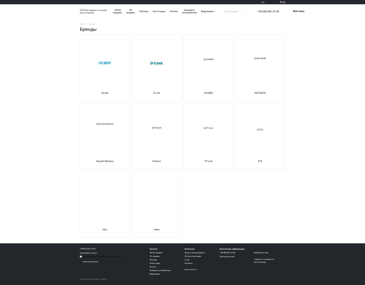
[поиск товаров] (248, 11)
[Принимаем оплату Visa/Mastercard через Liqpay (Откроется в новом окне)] (101, 257)
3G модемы (130, 11)
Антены (174, 11)
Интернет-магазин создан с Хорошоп (93, 279)
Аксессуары (159, 11)
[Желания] (271, 2)
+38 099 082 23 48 (268, 11)
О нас (187, 260)
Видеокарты (207, 11)
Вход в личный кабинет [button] (195, 253)
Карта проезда (260, 262)
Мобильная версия (90, 262)
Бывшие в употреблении (189, 11)
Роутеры (143, 11)
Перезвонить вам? (227, 257)
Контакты (189, 263)
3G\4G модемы (117, 11)
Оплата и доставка (193, 256)
